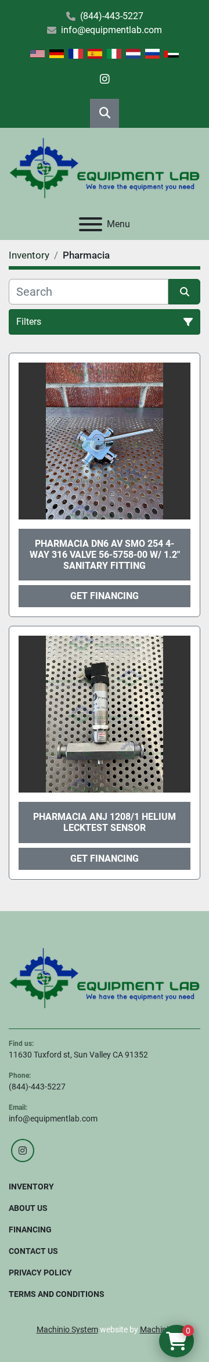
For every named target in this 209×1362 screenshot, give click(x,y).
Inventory (31, 1186)
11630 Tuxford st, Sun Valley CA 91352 (78, 1054)
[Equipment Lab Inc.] (104, 977)
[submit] (184, 291)
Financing (30, 1229)
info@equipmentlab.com (111, 29)
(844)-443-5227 (111, 15)
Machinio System (67, 1329)
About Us (28, 1208)
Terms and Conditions (57, 1294)
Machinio (156, 1329)
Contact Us (33, 1251)
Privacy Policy (40, 1272)
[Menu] (90, 224)
